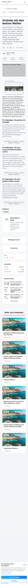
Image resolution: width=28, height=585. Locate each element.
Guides (4, 12)
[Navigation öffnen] (24, 2)
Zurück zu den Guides (11, 8)
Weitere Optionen (5, 583)
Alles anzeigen (14, 301)
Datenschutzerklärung (7, 574)
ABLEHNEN (14, 581)
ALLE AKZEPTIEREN (14, 577)
